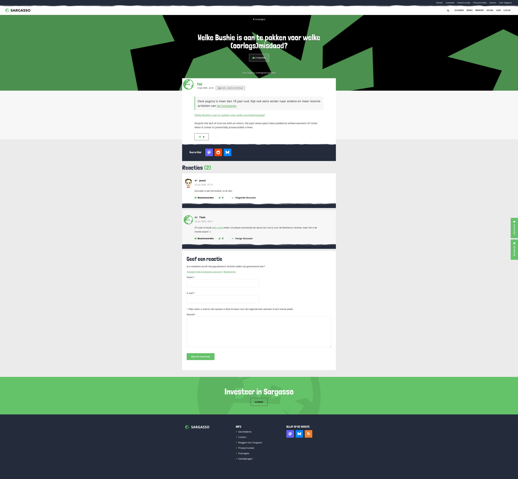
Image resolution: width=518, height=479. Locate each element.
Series (469, 10)
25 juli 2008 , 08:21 (204, 221)
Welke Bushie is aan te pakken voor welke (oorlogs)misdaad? (230, 115)
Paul (199, 84)
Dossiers (459, 10)
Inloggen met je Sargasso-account (204, 271)
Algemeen (221, 88)
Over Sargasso (505, 2)
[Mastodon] (290, 434)
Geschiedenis (244, 431)
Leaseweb (449, 2)
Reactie (190, 314)
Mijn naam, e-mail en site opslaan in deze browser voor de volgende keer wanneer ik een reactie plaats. (241, 309)
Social (490, 10)
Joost (202, 180)
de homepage (226, 106)
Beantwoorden (206, 197)
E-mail (190, 293)
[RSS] (308, 434)
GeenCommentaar (235, 88)
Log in (507, 10)
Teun (202, 217)
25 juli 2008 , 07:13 (204, 184)
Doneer (439, 2)
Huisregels (243, 453)
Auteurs (493, 2)
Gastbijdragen (245, 458)
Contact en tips (463, 2)
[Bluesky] (299, 434)
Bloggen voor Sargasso (250, 442)
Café (498, 10)
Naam (190, 277)
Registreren (230, 271)
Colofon (242, 437)
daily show (217, 227)
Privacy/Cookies (480, 2)
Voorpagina (260, 19)
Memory (479, 10)
